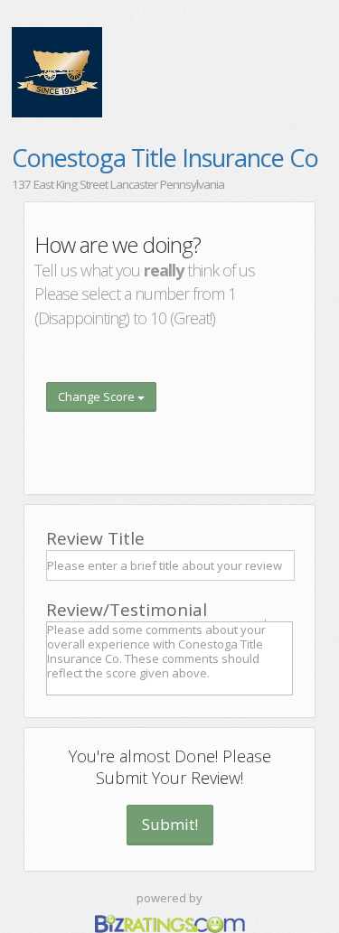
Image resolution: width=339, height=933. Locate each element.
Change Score (97, 396)
